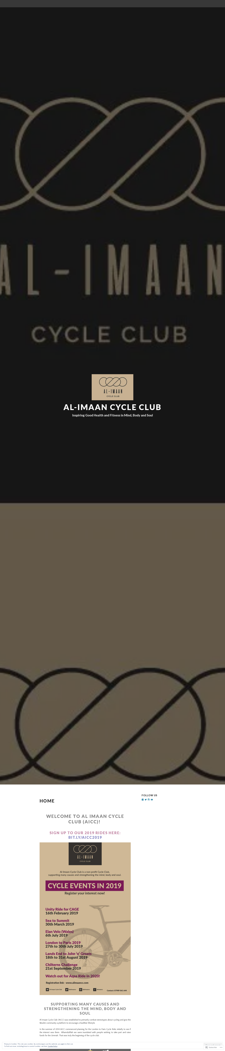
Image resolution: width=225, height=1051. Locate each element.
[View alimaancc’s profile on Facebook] (143, 800)
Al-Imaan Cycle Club (112, 407)
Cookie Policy (52, 1046)
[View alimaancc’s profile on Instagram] (149, 800)
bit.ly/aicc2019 (85, 837)
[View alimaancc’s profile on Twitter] (146, 800)
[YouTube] (152, 800)
